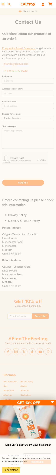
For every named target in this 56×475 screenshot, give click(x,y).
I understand (11, 470)
